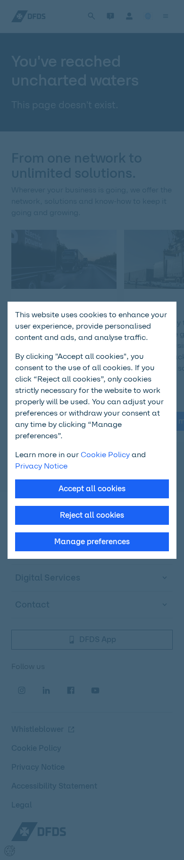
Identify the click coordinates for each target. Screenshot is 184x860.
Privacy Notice (41, 465)
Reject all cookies (92, 515)
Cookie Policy (105, 454)
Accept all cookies (92, 488)
